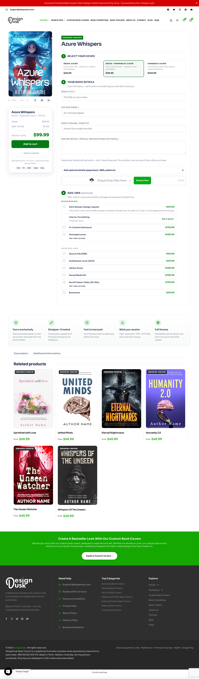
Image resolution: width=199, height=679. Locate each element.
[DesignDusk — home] (15, 20)
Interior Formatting (79, 217)
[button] (170, 584)
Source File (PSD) (121, 253)
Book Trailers (155, 605)
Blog (151, 620)
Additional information (46, 353)
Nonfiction (154, 590)
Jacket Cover (121, 268)
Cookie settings (99, 672)
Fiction (152, 584)
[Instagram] (180, 10)
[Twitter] (174, 10)
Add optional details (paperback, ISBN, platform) (90, 170)
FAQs (151, 625)
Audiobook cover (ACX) (121, 261)
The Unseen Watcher (25, 509)
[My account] (177, 20)
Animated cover (121, 234)
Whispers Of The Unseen (72, 509)
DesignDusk (19, 647)
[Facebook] (168, 10)
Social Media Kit (121, 275)
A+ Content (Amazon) (121, 227)
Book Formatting (157, 600)
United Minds (65, 432)
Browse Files (142, 180)
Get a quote (168, 219)
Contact (153, 615)
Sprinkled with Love (25, 432)
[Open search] (171, 20)
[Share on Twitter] (42, 100)
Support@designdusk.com (22, 9)
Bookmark (121, 292)
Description (21, 353)
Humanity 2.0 (153, 432)
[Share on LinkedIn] (49, 100)
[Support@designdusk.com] (7, 9)
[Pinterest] (186, 10)
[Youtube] (191, 10)
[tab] (21, 354)
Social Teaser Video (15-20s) (121, 282)
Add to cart (30, 144)
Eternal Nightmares (113, 432)
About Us (153, 610)
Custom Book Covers (159, 595)
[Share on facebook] (35, 100)
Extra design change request (121, 207)
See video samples (77, 238)
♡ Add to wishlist (30, 153)
